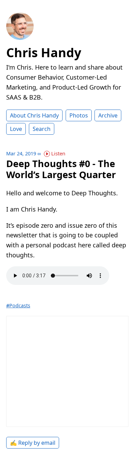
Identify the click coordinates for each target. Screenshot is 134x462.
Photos (78, 115)
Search (42, 129)
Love (16, 129)
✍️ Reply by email (32, 442)
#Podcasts (18, 305)
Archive (108, 115)
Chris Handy (43, 52)
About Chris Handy (34, 115)
